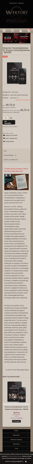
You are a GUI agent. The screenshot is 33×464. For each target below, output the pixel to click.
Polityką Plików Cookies (15, 456)
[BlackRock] (16, 38)
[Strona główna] (16, 14)
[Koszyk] (29, 30)
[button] (4, 30)
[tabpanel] (16, 269)
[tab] (16, 151)
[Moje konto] (21, 30)
